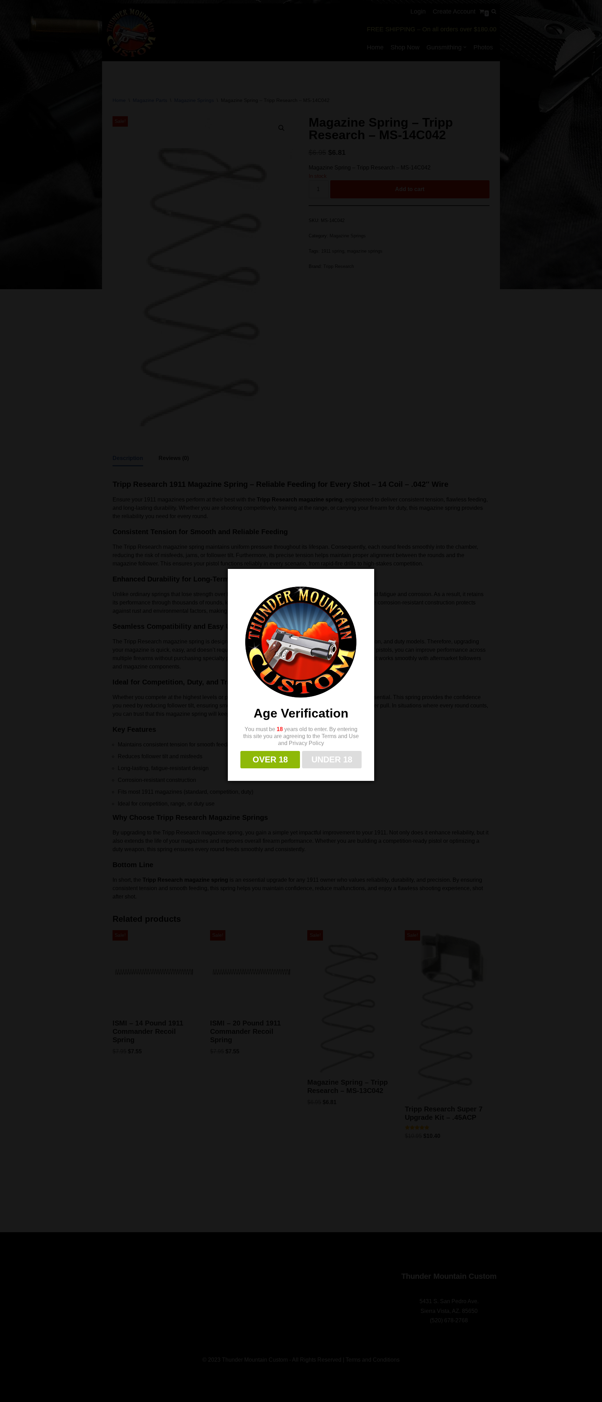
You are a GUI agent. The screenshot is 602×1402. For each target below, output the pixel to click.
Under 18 (331, 759)
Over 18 (270, 759)
